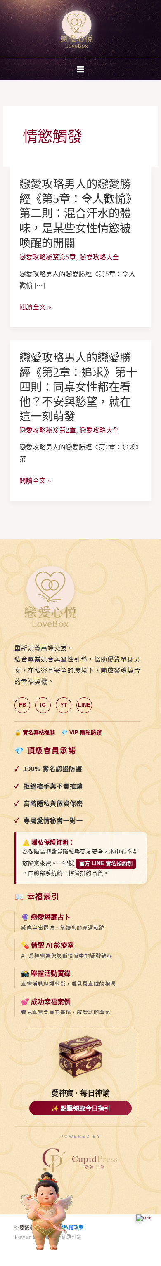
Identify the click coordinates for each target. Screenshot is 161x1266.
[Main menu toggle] (80, 69)
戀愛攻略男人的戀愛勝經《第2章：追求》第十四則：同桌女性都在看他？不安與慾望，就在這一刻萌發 (78, 386)
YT (63, 705)
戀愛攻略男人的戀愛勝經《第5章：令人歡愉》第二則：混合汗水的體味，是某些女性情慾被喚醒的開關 (78, 212)
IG (43, 705)
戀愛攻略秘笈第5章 (47, 256)
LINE (84, 705)
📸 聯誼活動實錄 (46, 973)
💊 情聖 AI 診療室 (47, 945)
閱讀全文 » (35, 307)
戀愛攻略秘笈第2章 (47, 429)
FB (22, 705)
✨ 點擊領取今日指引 (80, 1108)
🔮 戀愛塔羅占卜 (46, 917)
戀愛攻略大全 (99, 256)
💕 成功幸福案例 (46, 1001)
